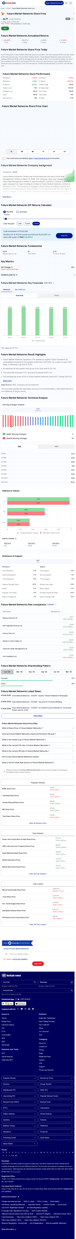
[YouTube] (22, 1009)
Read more (7, 381)
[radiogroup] (38, 211)
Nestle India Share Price (11, 860)
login (30, 158)
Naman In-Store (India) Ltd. (12, 641)
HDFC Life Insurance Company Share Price (18, 846)
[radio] (4, 212)
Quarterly (23, 212)
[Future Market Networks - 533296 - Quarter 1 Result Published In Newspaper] (38, 695)
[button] (54, 3)
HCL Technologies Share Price (13, 904)
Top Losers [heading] (38, 884)
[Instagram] (25, 1009)
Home (2, 8)
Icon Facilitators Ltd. (10, 656)
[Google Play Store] (7, 1003)
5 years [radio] (36, 223)
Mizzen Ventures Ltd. (10, 618)
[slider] (6, 219)
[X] (18, 1009)
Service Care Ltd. (9, 633)
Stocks (8, 8)
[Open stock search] (66, 3)
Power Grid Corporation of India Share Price (18, 839)
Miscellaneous (16, 24)
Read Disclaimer (15, 1171)
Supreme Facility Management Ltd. (15, 649)
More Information (8, 1229)
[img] (38, 127)
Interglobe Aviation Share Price (14, 911)
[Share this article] (74, 14)
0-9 (12, 1155)
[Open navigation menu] (71, 3)
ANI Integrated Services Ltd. (12, 626)
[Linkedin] (29, 1009)
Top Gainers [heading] (38, 833)
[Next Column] (61, 611)
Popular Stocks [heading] (38, 782)
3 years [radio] (27, 223)
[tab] (11, 151)
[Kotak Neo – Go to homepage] (9, 3)
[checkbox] (4, 959)
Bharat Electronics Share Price (13, 867)
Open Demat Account (41, 158)
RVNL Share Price (8, 789)
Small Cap (26, 24)
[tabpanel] (38, 321)
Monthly (10, 212)
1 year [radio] (19, 223)
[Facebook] (33, 1009)
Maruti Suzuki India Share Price (14, 890)
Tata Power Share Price (11, 816)
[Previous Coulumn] (49, 611)
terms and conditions (20, 959)
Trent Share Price (9, 897)
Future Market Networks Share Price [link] (23, 8)
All (16, 1155)
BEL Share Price (8, 809)
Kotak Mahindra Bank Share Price (14, 853)
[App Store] (21, 1003)
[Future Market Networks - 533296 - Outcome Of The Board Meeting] (38, 701)
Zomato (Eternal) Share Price (13, 802)
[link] (20, 982)
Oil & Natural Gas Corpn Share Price (15, 917)
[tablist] (38, 151)
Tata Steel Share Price (10, 796)
